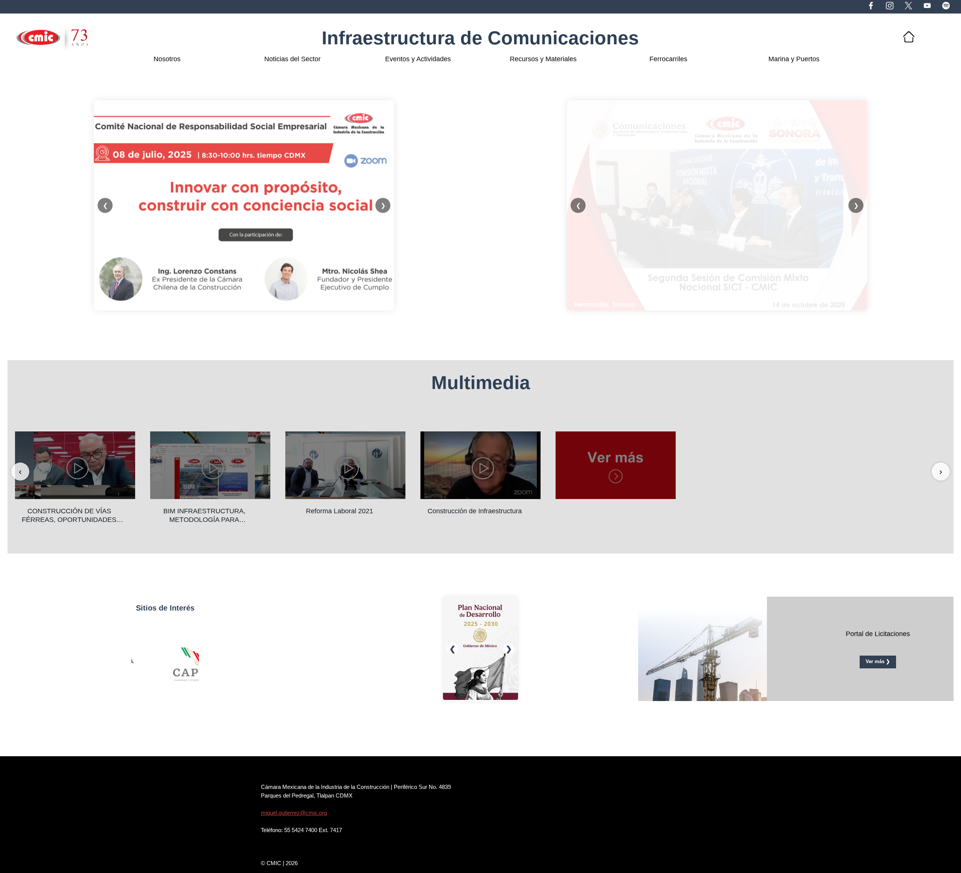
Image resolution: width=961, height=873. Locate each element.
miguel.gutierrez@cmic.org (294, 813)
